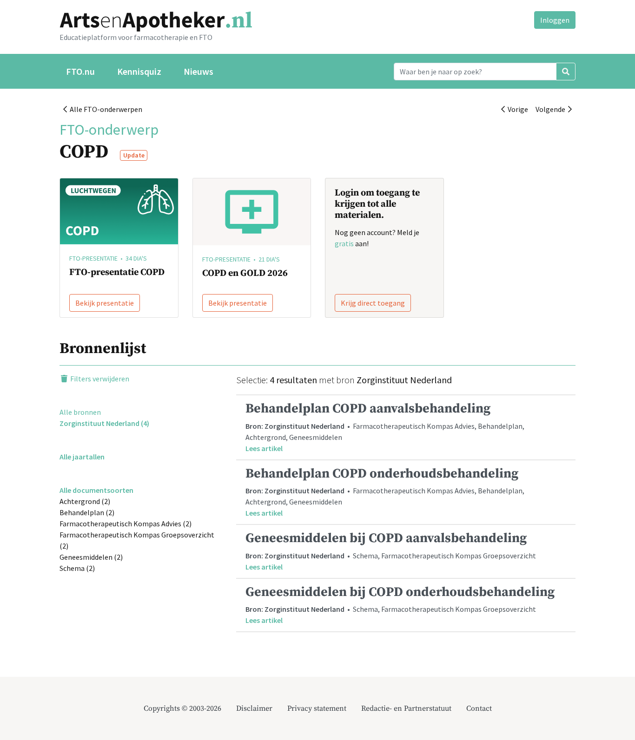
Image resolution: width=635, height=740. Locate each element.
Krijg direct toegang (373, 303)
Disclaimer (254, 708)
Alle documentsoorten (96, 490)
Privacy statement (316, 708)
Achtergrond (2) (85, 501)
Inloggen (554, 20)
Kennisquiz (139, 71)
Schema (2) (77, 568)
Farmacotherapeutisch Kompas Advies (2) (126, 523)
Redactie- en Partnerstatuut (406, 708)
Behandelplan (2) (87, 512)
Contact (479, 708)
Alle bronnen (80, 412)
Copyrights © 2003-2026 (182, 708)
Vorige (516, 109)
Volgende (552, 109)
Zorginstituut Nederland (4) (104, 423)
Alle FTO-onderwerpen (104, 109)
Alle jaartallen (82, 456)
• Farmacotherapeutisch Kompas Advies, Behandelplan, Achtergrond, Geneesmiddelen (384, 426)
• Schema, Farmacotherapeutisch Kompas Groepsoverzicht (390, 550)
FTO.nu (80, 71)
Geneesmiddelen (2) (91, 557)
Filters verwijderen (99, 378)
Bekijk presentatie (104, 303)
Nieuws (198, 71)
